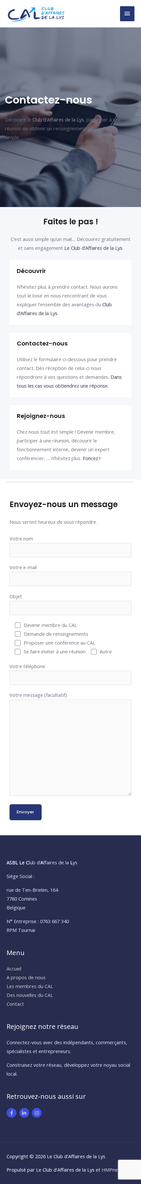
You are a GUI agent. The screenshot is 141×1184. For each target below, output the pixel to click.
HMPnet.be (114, 1169)
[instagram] (37, 1113)
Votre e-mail (23, 567)
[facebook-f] (12, 1113)
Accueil (14, 968)
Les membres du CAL (30, 986)
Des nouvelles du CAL (30, 995)
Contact (15, 1003)
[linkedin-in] (25, 1113)
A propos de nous (26, 977)
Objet (16, 596)
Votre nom (21, 538)
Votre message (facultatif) (38, 695)
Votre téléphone (27, 666)
